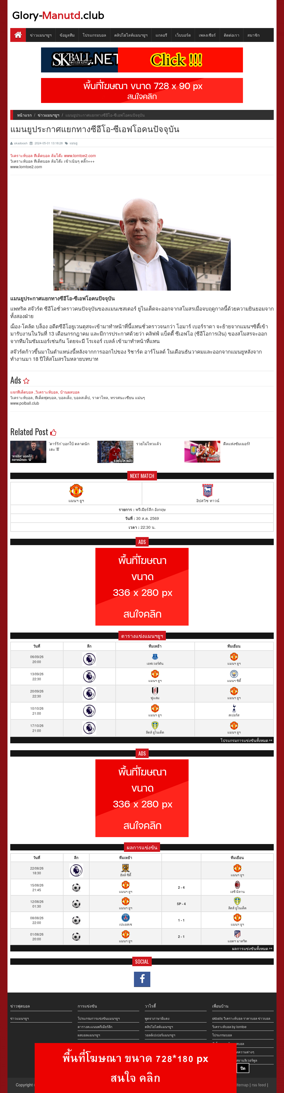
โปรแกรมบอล (94, 35)
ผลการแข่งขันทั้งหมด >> (252, 948)
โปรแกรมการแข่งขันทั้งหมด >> (246, 740)
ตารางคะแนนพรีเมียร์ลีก (95, 1026)
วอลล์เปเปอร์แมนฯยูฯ (160, 1034)
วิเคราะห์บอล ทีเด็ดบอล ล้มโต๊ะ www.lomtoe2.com (53, 155)
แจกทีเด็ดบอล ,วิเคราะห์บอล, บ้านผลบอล (45, 392)
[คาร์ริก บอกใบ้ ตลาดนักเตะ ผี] (29, 452)
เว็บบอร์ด (183, 35)
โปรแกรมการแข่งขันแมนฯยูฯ (99, 1018)
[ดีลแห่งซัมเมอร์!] (203, 452)
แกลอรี (161, 35)
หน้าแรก (24, 115)
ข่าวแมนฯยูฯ (41, 35)
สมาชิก (253, 35)
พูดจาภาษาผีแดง (157, 1018)
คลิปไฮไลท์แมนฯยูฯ (131, 35)
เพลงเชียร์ (207, 35)
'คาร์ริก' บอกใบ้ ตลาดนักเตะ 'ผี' (69, 446)
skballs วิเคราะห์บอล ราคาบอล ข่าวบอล (241, 1018)
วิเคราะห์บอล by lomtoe (229, 1026)
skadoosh (21, 143)
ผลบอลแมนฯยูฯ (89, 1034)
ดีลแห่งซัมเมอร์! (236, 443)
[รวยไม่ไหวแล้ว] (116, 452)
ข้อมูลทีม (67, 35)
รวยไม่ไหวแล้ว (148, 443)
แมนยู (73, 143)
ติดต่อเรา (231, 35)
